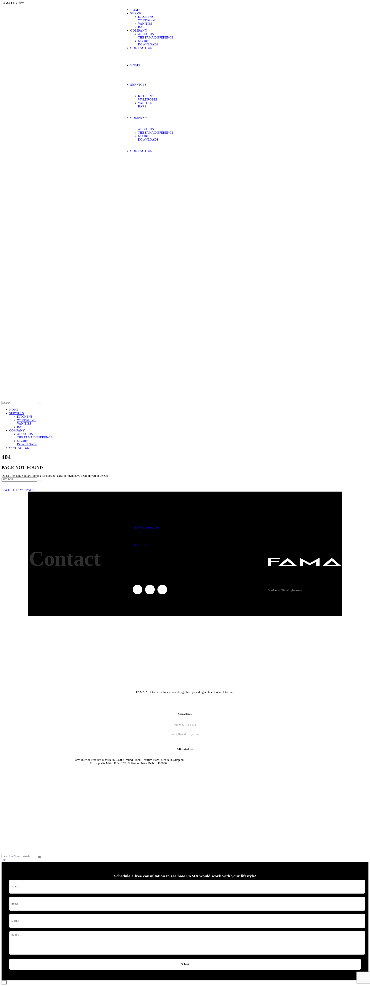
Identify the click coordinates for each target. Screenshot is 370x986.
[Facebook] (137, 589)
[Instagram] (150, 589)
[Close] (4, 982)
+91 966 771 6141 (185, 724)
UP (4, 859)
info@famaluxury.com (146, 527)
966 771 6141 (141, 544)
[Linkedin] (162, 589)
